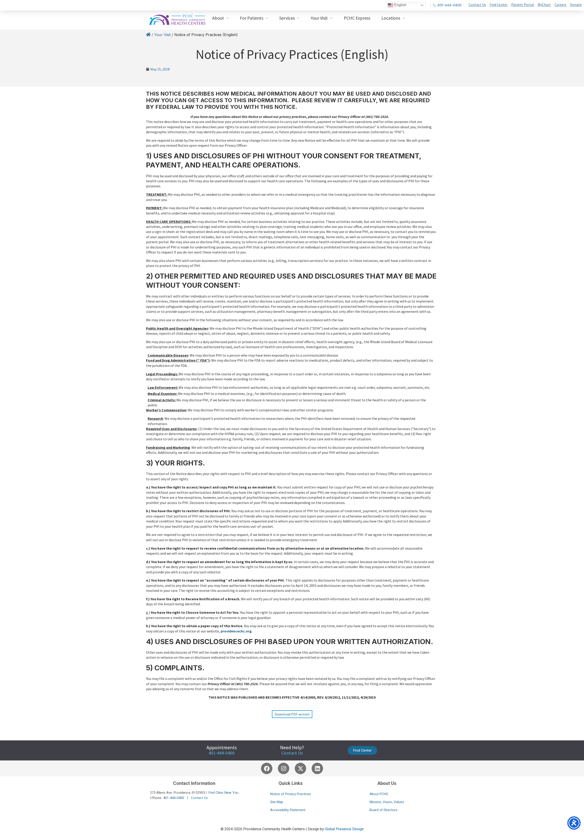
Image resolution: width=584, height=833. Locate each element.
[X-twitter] (300, 768)
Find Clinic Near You (223, 793)
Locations (390, 18)
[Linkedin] (317, 768)
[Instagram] (283, 768)
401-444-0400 (173, 798)
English (400, 5)
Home (148, 35)
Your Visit (319, 18)
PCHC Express (357, 18)
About (218, 18)
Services (287, 18)
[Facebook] (266, 768)
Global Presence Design (344, 829)
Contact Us (292, 753)
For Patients (251, 18)
